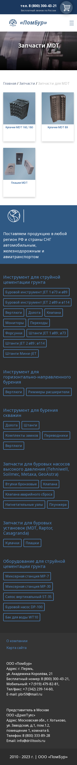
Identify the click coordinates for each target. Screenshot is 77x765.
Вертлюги (13, 312)
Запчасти (27, 83)
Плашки (32, 543)
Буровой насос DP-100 (24, 607)
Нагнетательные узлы (24, 504)
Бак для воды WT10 (21, 617)
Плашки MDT (19, 183)
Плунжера (58, 504)
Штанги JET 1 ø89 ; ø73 (47, 333)
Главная (9, 83)
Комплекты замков (21, 435)
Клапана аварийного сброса (28, 494)
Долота (34, 312)
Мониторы (14, 322)
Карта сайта (16, 647)
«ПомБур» (32, 22)
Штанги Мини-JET (21, 353)
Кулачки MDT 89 (58, 127)
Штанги (30, 425)
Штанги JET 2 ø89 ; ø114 (24, 343)
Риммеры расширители (49, 392)
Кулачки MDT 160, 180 (19, 127)
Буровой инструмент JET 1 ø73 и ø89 (36, 292)
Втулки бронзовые (21, 484)
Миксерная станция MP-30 (28, 586)
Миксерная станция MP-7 (27, 576)
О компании (17, 640)
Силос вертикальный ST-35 (28, 596)
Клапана (54, 312)
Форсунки (13, 333)
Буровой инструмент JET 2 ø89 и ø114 (37, 302)
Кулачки (12, 543)
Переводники (56, 435)
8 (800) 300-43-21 (43, 6)
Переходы (39, 322)
